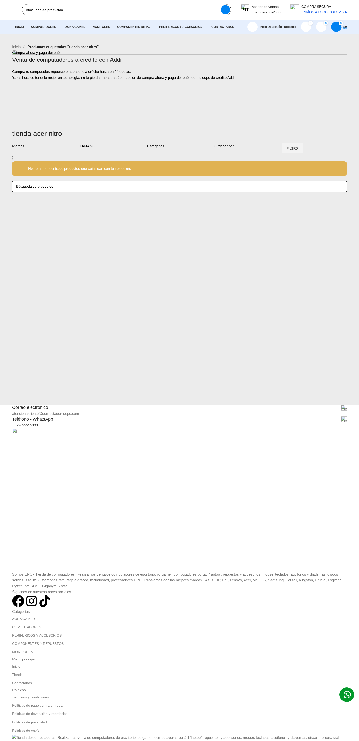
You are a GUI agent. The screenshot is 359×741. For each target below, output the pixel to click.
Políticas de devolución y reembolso (40, 714)
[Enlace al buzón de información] (261, 9)
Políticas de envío (26, 730)
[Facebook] (18, 601)
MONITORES (22, 652)
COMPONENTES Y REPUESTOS (38, 644)
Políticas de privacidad (29, 722)
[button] (346, 694)
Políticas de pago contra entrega (37, 705)
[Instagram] (31, 601)
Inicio (16, 47)
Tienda (17, 675)
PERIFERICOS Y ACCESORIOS (37, 635)
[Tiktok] (45, 601)
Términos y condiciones (30, 697)
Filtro (292, 148)
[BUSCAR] (225, 9)
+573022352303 (25, 425)
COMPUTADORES (26, 627)
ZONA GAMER (23, 619)
